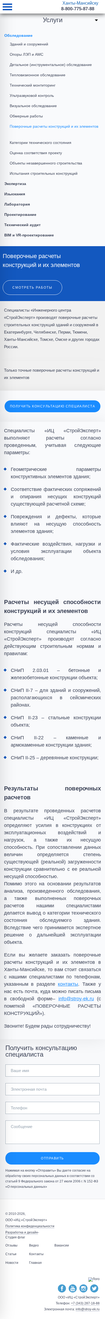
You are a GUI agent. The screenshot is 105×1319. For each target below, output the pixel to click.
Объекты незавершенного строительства (46, 163)
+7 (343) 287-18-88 (85, 1303)
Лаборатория (17, 204)
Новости (11, 1263)
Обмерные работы (26, 116)
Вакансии (61, 1245)
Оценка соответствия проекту (36, 153)
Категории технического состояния (40, 142)
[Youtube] (73, 1288)
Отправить (52, 1158)
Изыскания (14, 194)
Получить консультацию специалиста (52, 406)
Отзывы (11, 1245)
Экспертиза (15, 184)
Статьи (10, 1254)
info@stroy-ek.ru (76, 998)
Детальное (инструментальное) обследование (51, 64)
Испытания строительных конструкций (44, 173)
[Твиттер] (94, 1288)
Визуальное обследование (33, 106)
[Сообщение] (52, 1142)
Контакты (36, 1254)
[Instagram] (83, 1288)
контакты (68, 984)
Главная (35, 1263)
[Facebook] (62, 1288)
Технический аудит (22, 225)
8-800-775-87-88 (77, 8)
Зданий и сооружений (29, 44)
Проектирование (20, 214)
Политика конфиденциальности (29, 1226)
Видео (34, 1245)
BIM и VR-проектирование (29, 235)
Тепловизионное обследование (37, 75)
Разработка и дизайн (21, 1232)
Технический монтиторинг (32, 85)
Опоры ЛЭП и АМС (26, 54)
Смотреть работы (32, 287)
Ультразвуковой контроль (32, 95)
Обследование (18, 35)
